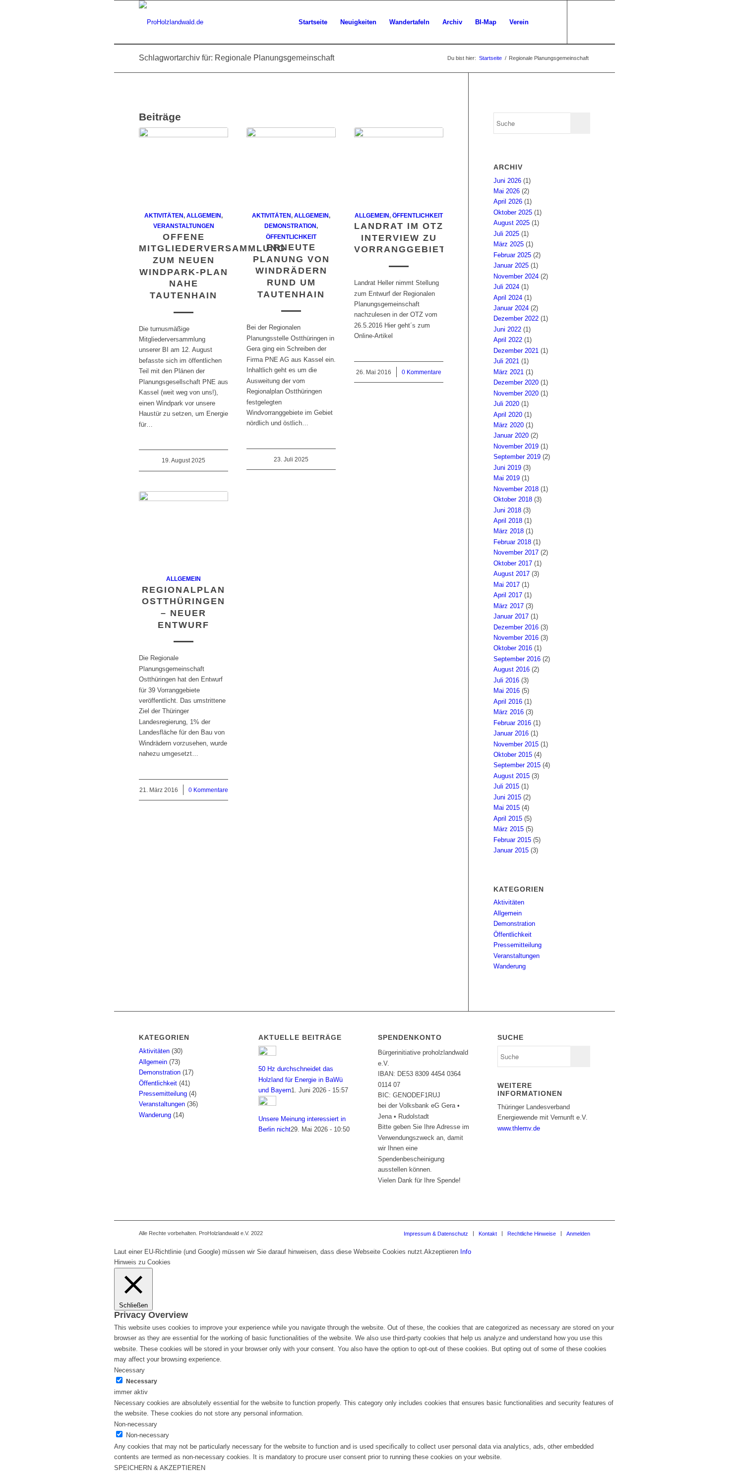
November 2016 (516, 637)
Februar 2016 (512, 723)
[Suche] (544, 22)
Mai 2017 (506, 584)
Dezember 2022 (516, 318)
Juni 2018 (507, 510)
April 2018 (507, 520)
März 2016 (508, 712)
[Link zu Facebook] (582, 21)
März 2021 (508, 372)
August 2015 (511, 776)
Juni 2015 (507, 797)
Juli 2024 (506, 286)
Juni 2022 (507, 329)
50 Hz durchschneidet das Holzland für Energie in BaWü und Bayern (300, 1079)
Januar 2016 (511, 733)
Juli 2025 (506, 233)
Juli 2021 (506, 361)
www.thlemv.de (518, 1128)
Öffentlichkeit (291, 236)
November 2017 (516, 552)
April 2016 (507, 701)
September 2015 (517, 765)
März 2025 (508, 244)
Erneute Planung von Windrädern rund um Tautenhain (291, 270)
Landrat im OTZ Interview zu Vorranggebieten (407, 237)
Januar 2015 (511, 850)
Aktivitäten (163, 215)
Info (465, 1251)
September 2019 (517, 456)
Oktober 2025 (512, 212)
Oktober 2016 (512, 648)
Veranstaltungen (183, 226)
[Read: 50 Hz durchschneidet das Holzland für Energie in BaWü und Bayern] (267, 1053)
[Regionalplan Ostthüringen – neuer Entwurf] (183, 527)
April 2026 (507, 201)
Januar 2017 (511, 616)
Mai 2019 (506, 478)
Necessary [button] (129, 1370)
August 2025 (511, 223)
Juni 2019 (507, 467)
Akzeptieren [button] (441, 1251)
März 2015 (508, 829)
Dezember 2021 (516, 350)
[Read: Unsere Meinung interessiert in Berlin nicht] (267, 1103)
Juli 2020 (506, 403)
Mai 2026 (506, 191)
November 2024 (516, 276)
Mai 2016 (506, 690)
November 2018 (516, 489)
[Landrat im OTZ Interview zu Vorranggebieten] (398, 163)
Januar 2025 (511, 265)
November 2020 (516, 393)
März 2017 (508, 606)
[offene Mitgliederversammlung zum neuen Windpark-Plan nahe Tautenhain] (183, 163)
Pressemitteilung (517, 945)
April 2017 (507, 595)
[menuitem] (313, 22)
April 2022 (507, 339)
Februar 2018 (512, 542)
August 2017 (511, 573)
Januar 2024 (511, 308)
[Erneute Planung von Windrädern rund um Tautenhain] (291, 163)
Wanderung (509, 966)
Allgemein (203, 215)
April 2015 (507, 818)
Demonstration (290, 226)
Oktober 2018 (512, 499)
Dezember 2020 (516, 382)
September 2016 (517, 659)
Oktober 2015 (512, 754)
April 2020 (507, 414)
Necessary (141, 1381)
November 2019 (516, 446)
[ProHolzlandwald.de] (171, 22)
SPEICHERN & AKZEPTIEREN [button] (159, 1468)
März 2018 (508, 531)
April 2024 (507, 297)
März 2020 (508, 425)
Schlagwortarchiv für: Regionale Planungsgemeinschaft (236, 58)
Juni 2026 (507, 180)
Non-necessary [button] (135, 1424)
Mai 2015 (506, 807)
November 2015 (516, 744)
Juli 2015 (506, 786)
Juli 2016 (506, 680)
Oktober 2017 (512, 563)
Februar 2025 (512, 255)
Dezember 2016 (516, 627)
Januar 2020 (511, 435)
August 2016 (511, 669)
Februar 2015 (512, 840)
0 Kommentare (421, 372)
